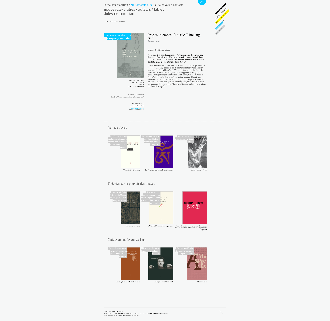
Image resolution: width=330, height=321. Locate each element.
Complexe (110, 315)
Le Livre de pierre (133, 226)
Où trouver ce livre (138, 103)
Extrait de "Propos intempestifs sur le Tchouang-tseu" (127, 97)
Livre (106, 21)
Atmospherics (202, 282)
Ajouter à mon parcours (136, 108)
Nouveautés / (114, 9)
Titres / (131, 9)
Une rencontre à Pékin (199, 170)
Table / (159, 9)
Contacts (178, 5)
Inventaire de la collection (136, 95)
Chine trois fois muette (131, 170)
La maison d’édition (117, 5)
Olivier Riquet (135, 315)
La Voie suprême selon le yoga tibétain (159, 170)
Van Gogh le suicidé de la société (128, 282)
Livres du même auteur (137, 106)
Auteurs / (145, 9)
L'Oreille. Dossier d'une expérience (160, 226)
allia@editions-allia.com (160, 313)
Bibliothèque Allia (142, 5)
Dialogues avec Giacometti (163, 282)
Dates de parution (119, 13)
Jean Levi (154, 41)
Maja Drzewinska (127, 315)
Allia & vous (163, 5)
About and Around (117, 21)
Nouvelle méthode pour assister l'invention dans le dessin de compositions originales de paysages (191, 228)
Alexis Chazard (118, 315)
